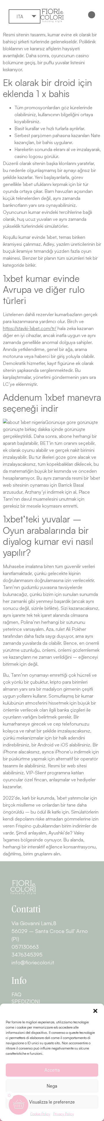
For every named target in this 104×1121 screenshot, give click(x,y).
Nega (52, 1086)
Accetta (52, 1070)
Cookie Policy (40, 1114)
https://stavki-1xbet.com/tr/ (29, 328)
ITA (19, 16)
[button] (95, 1011)
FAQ (16, 994)
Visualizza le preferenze (52, 1102)
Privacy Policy (63, 1114)
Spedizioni (26, 1001)
